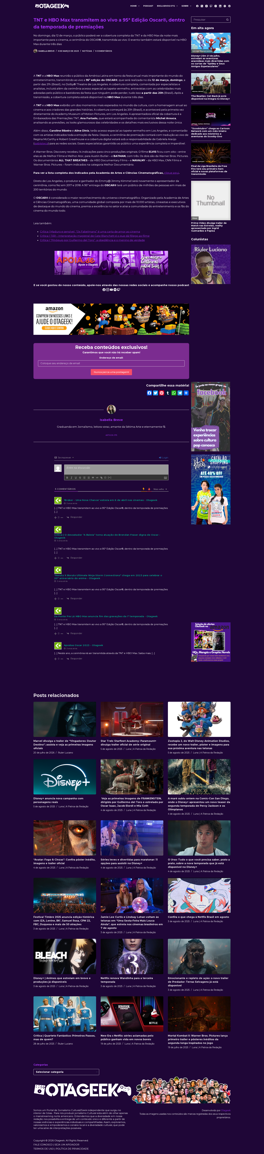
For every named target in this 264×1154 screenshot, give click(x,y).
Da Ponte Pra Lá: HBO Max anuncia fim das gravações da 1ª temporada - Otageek (106, 616)
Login (164, 457)
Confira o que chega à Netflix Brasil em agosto (198, 917)
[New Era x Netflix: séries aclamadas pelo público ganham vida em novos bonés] (132, 1014)
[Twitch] (211, 6)
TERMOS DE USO (43, 1148)
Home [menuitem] (133, 6)
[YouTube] (206, 6)
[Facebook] (197, 6)
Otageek (226, 1110)
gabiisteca (41, 143)
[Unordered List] (88, 477)
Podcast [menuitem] (148, 6)
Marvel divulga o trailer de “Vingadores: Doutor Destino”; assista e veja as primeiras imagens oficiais (64, 745)
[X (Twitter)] (202, 6)
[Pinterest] (229, 6)
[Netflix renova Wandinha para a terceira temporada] (132, 956)
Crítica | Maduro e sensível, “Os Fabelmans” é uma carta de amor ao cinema (90, 231)
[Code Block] (97, 477)
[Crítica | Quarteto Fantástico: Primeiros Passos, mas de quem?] (64, 1014)
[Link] (101, 477)
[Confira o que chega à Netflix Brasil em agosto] (199, 895)
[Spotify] (225, 6)
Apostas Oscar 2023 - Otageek (83, 645)
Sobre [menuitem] (185, 6)
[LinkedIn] (220, 6)
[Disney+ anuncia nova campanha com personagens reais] (64, 776)
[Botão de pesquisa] (227, 20)
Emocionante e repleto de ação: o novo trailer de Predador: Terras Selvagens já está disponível (198, 982)
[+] (109, 477)
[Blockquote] (93, 477)
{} (105, 477)
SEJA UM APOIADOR (67, 1144)
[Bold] (67, 477)
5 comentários (103, 51)
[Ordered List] (84, 477)
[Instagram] (216, 6)
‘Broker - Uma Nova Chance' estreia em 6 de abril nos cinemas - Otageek (110, 500)
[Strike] (80, 477)
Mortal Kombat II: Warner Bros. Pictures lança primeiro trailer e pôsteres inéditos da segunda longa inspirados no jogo (198, 1039)
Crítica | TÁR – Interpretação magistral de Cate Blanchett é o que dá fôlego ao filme (95, 235)
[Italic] (71, 477)
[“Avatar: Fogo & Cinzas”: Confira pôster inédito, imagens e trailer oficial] (64, 838)
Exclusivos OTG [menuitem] (166, 6)
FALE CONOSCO (43, 1144)
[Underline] (76, 477)
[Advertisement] (211, 333)
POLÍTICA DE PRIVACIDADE (72, 1148)
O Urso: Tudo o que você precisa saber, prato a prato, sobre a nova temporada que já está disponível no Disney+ (199, 863)
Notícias (87, 51)
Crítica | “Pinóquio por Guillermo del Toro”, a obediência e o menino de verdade (92, 240)
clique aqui (171, 172)
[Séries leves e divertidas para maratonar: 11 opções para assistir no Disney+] (132, 838)
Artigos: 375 (111, 435)
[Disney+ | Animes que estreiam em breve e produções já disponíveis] (64, 956)
